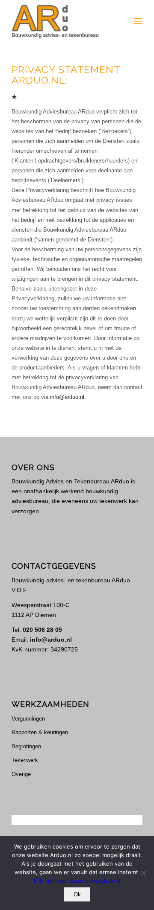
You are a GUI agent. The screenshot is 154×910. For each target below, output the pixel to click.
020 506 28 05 (42, 629)
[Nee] (143, 873)
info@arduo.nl (66, 397)
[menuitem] (137, 21)
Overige (21, 774)
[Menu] (137, 21)
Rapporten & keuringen (40, 732)
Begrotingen (26, 746)
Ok (77, 894)
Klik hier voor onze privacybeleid (77, 880)
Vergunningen (28, 718)
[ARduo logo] (64, 21)
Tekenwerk (25, 760)
